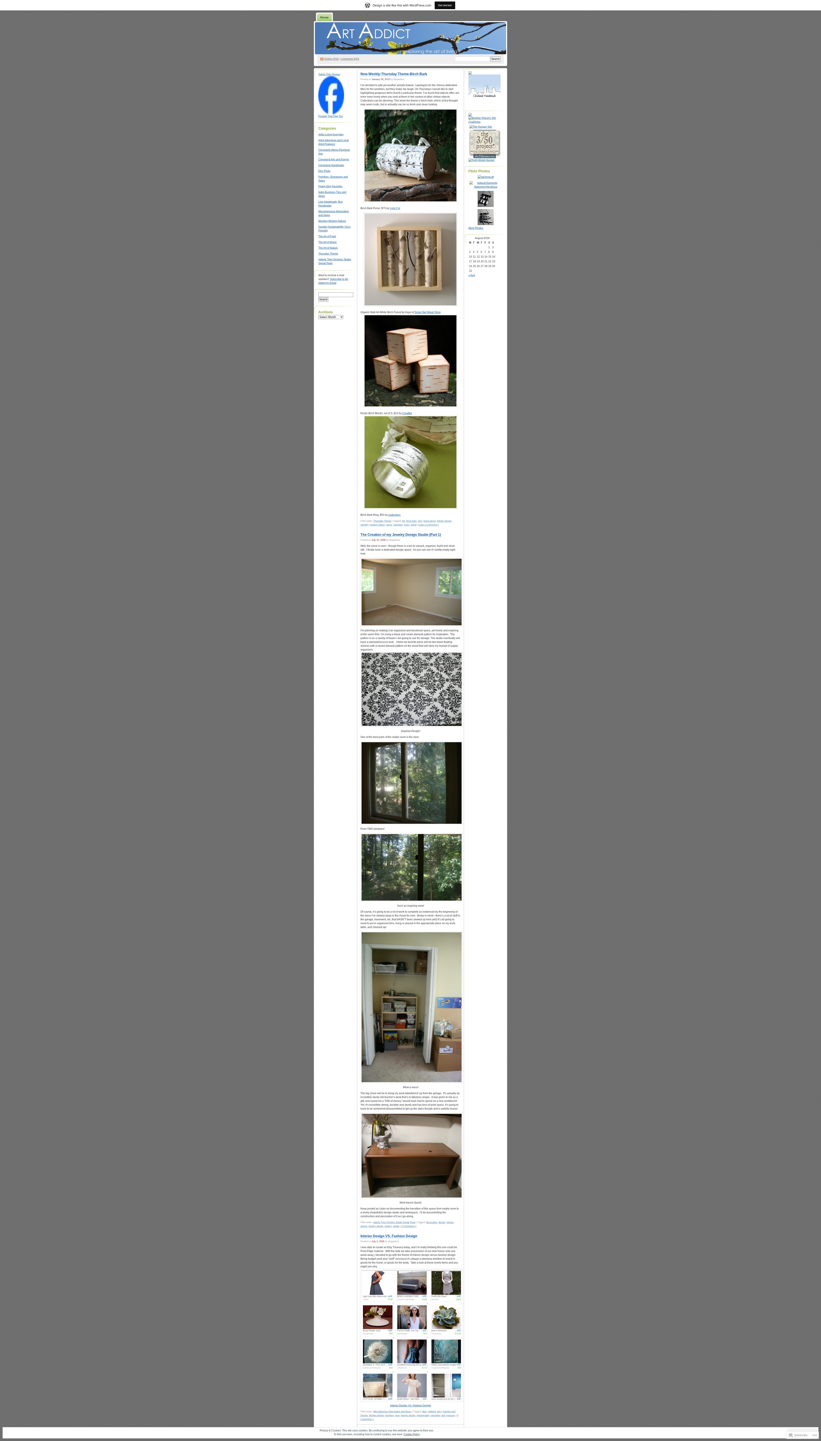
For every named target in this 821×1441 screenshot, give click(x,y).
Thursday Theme (328, 253)
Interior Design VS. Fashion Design (388, 1236)
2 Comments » (408, 1226)
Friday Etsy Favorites (330, 186)
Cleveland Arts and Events (333, 159)
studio (396, 1226)
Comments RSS (350, 58)
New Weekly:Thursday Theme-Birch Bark (393, 74)
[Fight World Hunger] (481, 160)
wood (413, 524)
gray (397, 1415)
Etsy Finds (324, 171)
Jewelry (364, 524)
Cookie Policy (412, 1434)
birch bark (411, 521)
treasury (450, 1415)
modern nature (377, 524)
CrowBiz (407, 413)
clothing (432, 1411)
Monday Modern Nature (332, 221)
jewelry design (376, 1226)
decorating (431, 1222)
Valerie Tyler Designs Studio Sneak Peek (394, 1222)
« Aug (471, 275)
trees (406, 524)
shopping (398, 524)
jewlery (388, 1226)
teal (443, 1415)
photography (423, 1415)
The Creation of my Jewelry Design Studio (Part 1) (400, 535)
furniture (389, 1415)
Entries (332, 58)
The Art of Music (327, 242)
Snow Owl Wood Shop (428, 312)
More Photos (475, 228)
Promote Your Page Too (330, 116)
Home (324, 17)
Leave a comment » (428, 524)
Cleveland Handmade (331, 165)
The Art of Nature (328, 247)
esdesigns (394, 514)
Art (403, 521)
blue (424, 1411)
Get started (445, 5)
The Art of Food (327, 236)
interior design (444, 521)
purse (389, 524)
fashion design (376, 1415)
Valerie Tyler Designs (329, 74)
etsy (420, 521)
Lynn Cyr (395, 208)
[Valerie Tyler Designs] (331, 113)
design (442, 1222)
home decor (430, 521)
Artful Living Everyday (331, 134)
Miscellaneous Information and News (392, 1411)
